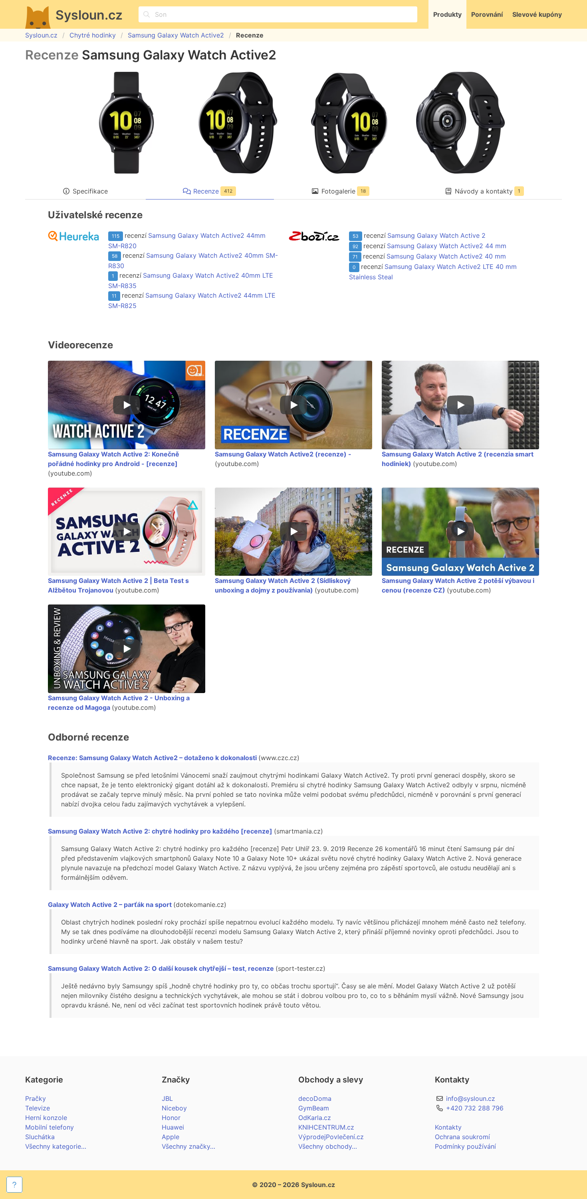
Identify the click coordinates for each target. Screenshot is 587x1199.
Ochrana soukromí (462, 1137)
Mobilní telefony (49, 1127)
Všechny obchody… (327, 1146)
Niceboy (174, 1108)
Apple (170, 1137)
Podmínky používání (465, 1146)
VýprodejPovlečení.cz (331, 1137)
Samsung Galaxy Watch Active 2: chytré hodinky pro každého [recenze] (160, 831)
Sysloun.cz (41, 35)
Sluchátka (40, 1137)
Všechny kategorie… (55, 1146)
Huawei (173, 1127)
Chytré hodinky (92, 35)
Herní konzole (46, 1118)
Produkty (447, 14)
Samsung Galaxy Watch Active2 (176, 35)
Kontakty (448, 1127)
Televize (37, 1108)
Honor (171, 1118)
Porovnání (487, 14)
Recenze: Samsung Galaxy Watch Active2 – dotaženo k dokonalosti (152, 758)
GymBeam (313, 1108)
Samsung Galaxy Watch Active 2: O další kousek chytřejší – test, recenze (161, 968)
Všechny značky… (188, 1146)
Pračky (35, 1098)
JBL (167, 1098)
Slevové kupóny (537, 14)
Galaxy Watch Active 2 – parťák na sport (110, 905)
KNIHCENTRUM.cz (326, 1127)
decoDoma (314, 1098)
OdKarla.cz (314, 1118)
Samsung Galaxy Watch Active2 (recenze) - (283, 454)
